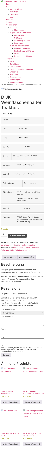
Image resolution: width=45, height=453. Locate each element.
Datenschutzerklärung (23, 56)
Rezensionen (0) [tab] (26, 257)
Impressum (18, 43)
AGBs (16, 53)
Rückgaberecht (8, 192)
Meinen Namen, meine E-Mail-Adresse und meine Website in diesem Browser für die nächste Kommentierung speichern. (21, 349)
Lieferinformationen (22, 48)
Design (5, 120)
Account (13, 27)
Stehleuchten (15, 77)
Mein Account (20, 30)
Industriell (14, 12)
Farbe (5, 138)
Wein (12, 250)
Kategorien (9, 59)
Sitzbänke (14, 72)
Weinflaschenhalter (22, 250)
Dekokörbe (14, 64)
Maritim (13, 17)
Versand (6, 208)
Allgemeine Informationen (20, 33)
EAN (4, 129)
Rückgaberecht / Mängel (24, 51)
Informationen (11, 25)
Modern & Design (17, 9)
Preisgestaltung (20, 35)
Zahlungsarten (8, 217)
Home (7, 4)
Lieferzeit (6, 165)
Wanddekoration (16, 82)
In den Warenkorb (17, 236)
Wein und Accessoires (26, 245)
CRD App (18, 38)
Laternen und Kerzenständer (21, 69)
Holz (28, 247)
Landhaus (14, 14)
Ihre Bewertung (8, 309)
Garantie (6, 147)
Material (6, 174)
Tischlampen (15, 80)
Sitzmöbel (14, 74)
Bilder (12, 61)
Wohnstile (9, 6)
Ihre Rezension (8, 316)
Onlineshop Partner (22, 40)
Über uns (9, 19)
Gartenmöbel (15, 67)
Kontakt (8, 22)
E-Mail (4, 337)
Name (4, 329)
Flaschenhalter (19, 247)
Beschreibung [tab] (10, 257)
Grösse (5, 156)
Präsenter (5, 250)
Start (3, 85)
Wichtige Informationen (19, 46)
